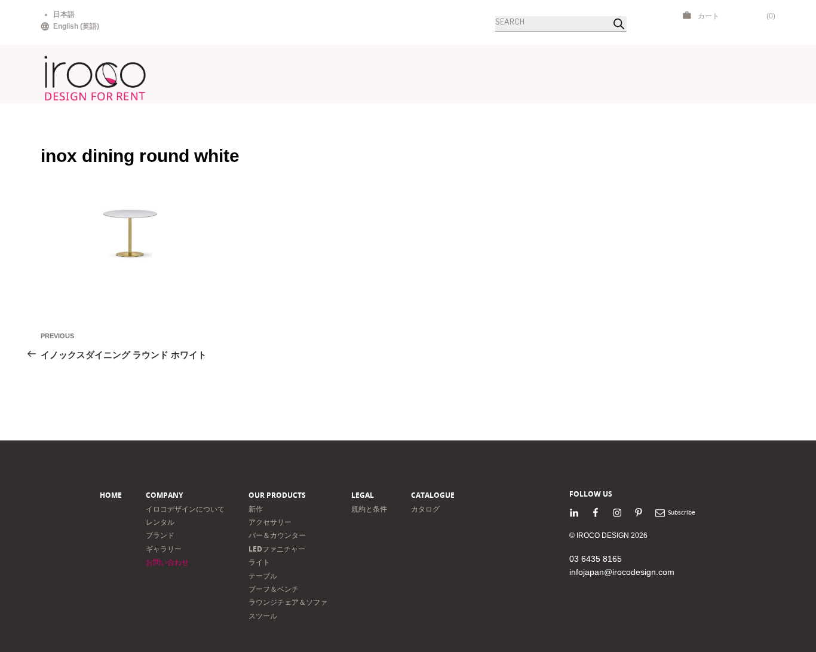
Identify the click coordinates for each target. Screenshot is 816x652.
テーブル (263, 576)
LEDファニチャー (277, 549)
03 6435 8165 (595, 559)
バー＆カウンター (277, 535)
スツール (263, 616)
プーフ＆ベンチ (274, 589)
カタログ (425, 509)
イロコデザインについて (185, 509)
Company (164, 495)
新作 (256, 509)
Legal (362, 495)
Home (111, 495)
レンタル (160, 522)
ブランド (160, 535)
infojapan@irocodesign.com (621, 572)
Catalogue (433, 495)
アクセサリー (270, 522)
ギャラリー (164, 549)
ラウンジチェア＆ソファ (288, 602)
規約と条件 (369, 509)
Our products (277, 495)
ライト (259, 562)
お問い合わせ (167, 562)
